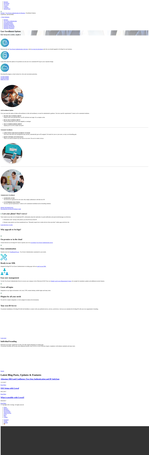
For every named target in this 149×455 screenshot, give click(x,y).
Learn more (3, 338)
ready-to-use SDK (41, 266)
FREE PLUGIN (5, 79)
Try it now (6, 4)
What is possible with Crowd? (12, 397)
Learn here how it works (7, 225)
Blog (5, 415)
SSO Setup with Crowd (10, 388)
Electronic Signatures (9, 28)
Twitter (5, 421)
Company (6, 7)
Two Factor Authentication (10, 21)
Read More (3, 385)
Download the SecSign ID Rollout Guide (11, 209)
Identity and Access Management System (61, 281)
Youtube (6, 422)
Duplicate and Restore (9, 26)
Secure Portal (7, 9)
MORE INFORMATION (7, 207)
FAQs (5, 414)
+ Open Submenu (5, 17)
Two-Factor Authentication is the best (18, 49)
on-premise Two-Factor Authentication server (42, 242)
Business (6, 2)
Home (5, 407)
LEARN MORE (5, 76)
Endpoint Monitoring (9, 25)
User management (8, 22)
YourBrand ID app (14, 252)
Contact (6, 6)
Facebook (6, 419)
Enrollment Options (8, 24)
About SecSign (7, 413)
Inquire (2, 371)
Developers (6, 3)
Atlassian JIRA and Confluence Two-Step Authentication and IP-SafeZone (30, 379)
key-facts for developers (37, 49)
